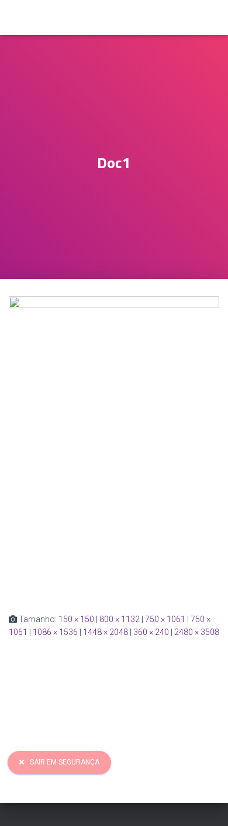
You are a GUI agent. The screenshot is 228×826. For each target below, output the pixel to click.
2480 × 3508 (196, 632)
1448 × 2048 (105, 632)
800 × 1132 (119, 619)
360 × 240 (151, 632)
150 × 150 (76, 619)
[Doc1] (114, 445)
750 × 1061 (165, 619)
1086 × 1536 (55, 632)
